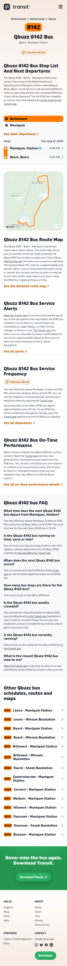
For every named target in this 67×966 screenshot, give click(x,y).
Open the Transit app (15, 315)
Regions (8, 907)
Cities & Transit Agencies (18, 939)
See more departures (20, 134)
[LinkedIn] (51, 944)
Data (6, 943)
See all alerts (14, 351)
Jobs (37, 916)
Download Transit (31, 877)
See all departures (18, 423)
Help (6, 920)
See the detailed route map (25, 286)
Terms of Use (42, 924)
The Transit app (41, 330)
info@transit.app (44, 939)
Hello (8, 901)
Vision (38, 907)
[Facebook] (46, 944)
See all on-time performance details (32, 484)
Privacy (39, 920)
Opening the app (13, 261)
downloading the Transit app (34, 553)
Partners (10, 933)
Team (38, 911)
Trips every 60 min (35, 52)
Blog (6, 911)
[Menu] (60, 6)
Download (45, 955)
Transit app (46, 400)
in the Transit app (36, 616)
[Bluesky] (41, 945)
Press (7, 916)
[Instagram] (36, 944)
